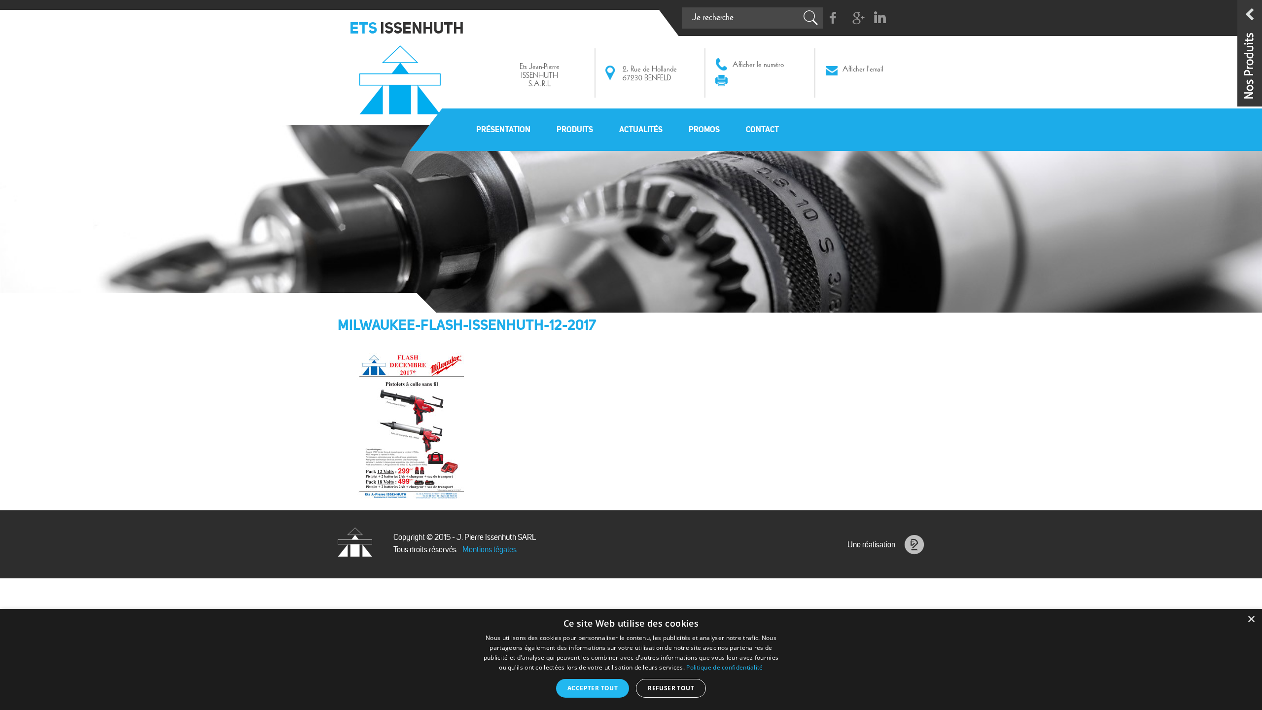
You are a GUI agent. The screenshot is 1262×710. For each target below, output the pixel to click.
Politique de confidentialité (724, 667)
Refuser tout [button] (671, 688)
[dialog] (631, 659)
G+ (856, 18)
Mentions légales (489, 549)
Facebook (833, 18)
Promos (704, 129)
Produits (575, 129)
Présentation (503, 129)
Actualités (641, 129)
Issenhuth (402, 75)
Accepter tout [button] (592, 688)
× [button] (1251, 619)
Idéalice (914, 545)
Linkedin (879, 18)
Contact (762, 129)
